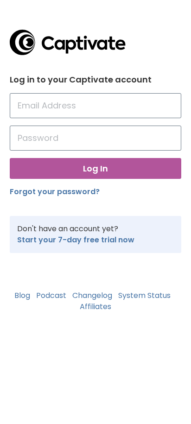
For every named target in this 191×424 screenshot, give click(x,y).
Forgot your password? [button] (55, 191)
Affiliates (95, 306)
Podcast (51, 295)
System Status (144, 295)
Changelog (92, 295)
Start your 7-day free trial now (75, 239)
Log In (95, 168)
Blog (22, 295)
